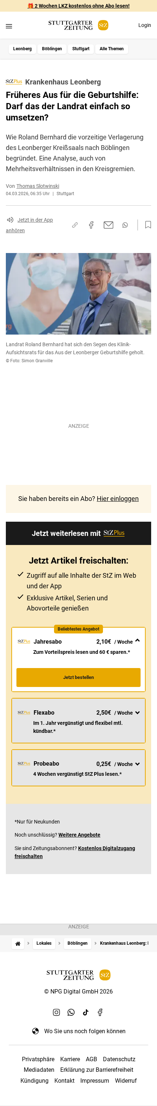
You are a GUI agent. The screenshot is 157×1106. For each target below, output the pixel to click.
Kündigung (34, 1080)
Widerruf (126, 1080)
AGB (91, 1059)
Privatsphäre (38, 1059)
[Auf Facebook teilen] (91, 225)
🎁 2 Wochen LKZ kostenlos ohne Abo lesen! (78, 6)
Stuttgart (80, 48)
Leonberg (22, 48)
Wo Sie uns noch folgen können (85, 1031)
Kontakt (64, 1080)
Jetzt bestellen (78, 677)
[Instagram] (56, 1012)
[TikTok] (86, 1012)
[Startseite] (18, 943)
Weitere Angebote (79, 835)
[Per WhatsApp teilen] (125, 225)
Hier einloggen (118, 498)
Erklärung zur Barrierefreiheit (96, 1069)
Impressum (94, 1080)
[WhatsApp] (71, 1012)
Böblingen (52, 48)
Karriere (70, 1059)
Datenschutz (119, 1059)
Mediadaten (39, 1069)
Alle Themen (112, 48)
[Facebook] (100, 1012)
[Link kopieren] (75, 225)
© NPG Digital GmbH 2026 (78, 991)
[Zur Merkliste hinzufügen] (146, 225)
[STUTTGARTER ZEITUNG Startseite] (78, 25)
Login (144, 25)
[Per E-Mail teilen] (109, 225)
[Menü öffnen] (9, 26)
